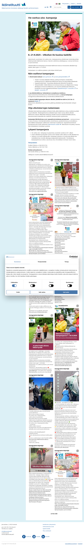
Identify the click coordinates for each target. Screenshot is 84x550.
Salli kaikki (66, 292)
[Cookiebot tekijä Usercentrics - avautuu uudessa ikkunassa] (70, 257)
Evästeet (80, 543)
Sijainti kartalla (46, 528)
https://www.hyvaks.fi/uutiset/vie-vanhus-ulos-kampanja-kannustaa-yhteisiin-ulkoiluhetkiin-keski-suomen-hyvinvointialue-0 (66, 201)
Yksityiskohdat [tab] (42, 261)
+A (47, 7)
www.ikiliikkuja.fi (33, 370)
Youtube (38, 536)
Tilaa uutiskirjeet (47, 531)
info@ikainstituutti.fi (7, 531)
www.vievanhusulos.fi (66, 358)
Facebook (28, 536)
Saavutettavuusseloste (71, 543)
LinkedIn (47, 536)
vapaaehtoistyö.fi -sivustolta (66, 88)
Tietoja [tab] (67, 261)
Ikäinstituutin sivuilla (53, 124)
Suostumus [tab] (17, 261)
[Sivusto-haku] (69, 7)
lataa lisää (54, 513)
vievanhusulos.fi (41, 432)
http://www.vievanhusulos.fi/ (42, 183)
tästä (36, 101)
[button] (41, 175)
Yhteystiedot (65, 3)
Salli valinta (42, 292)
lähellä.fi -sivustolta (40, 90)
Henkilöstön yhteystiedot (49, 524)
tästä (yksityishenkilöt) (61, 77)
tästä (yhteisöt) (46, 77)
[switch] (32, 285)
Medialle (79, 3)
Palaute (73, 3)
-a (45, 7)
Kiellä (18, 292)
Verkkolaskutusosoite (48, 526)
